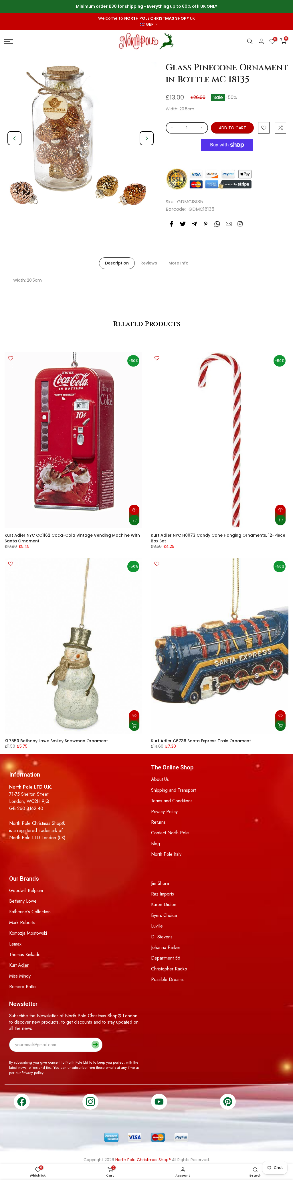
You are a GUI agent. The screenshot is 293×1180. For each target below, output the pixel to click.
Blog (155, 843)
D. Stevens (162, 937)
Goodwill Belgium (26, 890)
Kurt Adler (19, 965)
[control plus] (202, 128)
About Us (160, 779)
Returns (158, 822)
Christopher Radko (169, 969)
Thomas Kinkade (25, 954)
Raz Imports (162, 894)
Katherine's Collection (30, 911)
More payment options (227, 159)
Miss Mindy (20, 976)
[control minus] (171, 128)
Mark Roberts (22, 922)
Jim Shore (160, 883)
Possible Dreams (167, 979)
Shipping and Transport (173, 790)
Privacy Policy (164, 811)
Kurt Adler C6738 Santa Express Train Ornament (201, 741)
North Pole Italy (166, 854)
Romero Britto (22, 986)
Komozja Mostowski (28, 933)
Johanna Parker (165, 947)
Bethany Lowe (23, 901)
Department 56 (165, 958)
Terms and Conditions (172, 800)
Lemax (15, 944)
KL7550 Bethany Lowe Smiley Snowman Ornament (56, 741)
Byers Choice (164, 915)
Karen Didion (163, 904)
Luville (157, 926)
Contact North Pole (170, 832)
